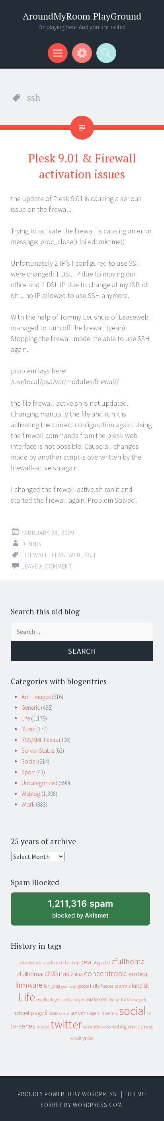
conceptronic (105, 973)
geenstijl (68, 986)
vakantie (91, 1027)
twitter (66, 1024)
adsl (39, 962)
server (78, 1012)
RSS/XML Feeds (39, 740)
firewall (34, 555)
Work (28, 804)
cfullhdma (128, 961)
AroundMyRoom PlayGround (82, 16)
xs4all (75, 1038)
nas (125, 999)
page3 (39, 1012)
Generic (30, 707)
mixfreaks (96, 999)
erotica (137, 974)
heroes (107, 986)
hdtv (95, 985)
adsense (26, 962)
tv (149, 1013)
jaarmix (123, 986)
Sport (28, 772)
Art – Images (36, 697)
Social (29, 761)
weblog (119, 1026)
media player (72, 1000)
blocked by (88, 912)
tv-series (23, 1026)
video (106, 1027)
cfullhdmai (30, 974)
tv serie (43, 1027)
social (132, 1010)
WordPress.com (97, 1105)
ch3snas (57, 973)
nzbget (21, 1012)
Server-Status (37, 750)
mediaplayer (48, 1000)
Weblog (30, 793)
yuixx (88, 1038)
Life (25, 718)
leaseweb (66, 555)
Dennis (31, 544)
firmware (29, 985)
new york (138, 1000)
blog (96, 962)
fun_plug (52, 986)
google (83, 986)
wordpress (140, 1026)
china (76, 974)
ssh (90, 555)
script (64, 1013)
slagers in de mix (102, 1013)
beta (85, 962)
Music (28, 729)
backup (72, 962)
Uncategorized (39, 783)
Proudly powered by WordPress (67, 1094)
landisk (140, 985)
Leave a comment (46, 566)
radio (53, 1013)
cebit (105, 962)
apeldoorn (54, 962)
